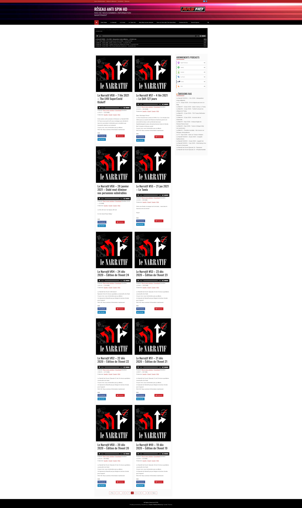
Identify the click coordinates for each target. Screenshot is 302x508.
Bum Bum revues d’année (146, 22)
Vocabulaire (120, 1)
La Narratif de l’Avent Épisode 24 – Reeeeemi (189, 147)
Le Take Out (132, 22)
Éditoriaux (127, 1)
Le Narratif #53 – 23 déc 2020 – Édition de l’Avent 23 (152, 273)
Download (118, 110)
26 (148, 493)
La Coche (122, 22)
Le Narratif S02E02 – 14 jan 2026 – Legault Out (190, 141)
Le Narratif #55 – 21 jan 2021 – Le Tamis (152, 188)
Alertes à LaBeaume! (111, 1)
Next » (154, 493)
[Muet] (200, 36)
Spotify (106, 115)
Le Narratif (113, 22)
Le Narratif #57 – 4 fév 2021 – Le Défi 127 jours (152, 97)
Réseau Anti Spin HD (110, 9)
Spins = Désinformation (99, 1)
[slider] (204, 35)
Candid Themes (167, 504)
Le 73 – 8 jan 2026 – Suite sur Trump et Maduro (189, 134)
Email (110, 115)
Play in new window (108, 110)
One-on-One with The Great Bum (166, 22)
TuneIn (115, 115)
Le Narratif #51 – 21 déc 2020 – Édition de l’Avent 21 (151, 359)
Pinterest (120, 136)
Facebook (102, 136)
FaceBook (206, 1)
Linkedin (102, 139)
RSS (119, 115)
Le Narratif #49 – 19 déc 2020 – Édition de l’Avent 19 (151, 446)
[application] (151, 36)
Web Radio (104, 22)
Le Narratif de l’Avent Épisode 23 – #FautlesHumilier (191, 149)
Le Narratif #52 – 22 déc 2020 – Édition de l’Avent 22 (113, 359)
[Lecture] (97, 36)
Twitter (204, 1)
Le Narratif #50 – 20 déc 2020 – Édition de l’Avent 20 (113, 446)
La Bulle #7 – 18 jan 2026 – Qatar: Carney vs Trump (191, 107)
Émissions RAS (185, 93)
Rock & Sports (195, 22)
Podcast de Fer (183, 22)
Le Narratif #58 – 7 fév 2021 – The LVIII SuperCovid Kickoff (113, 98)
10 (140, 493)
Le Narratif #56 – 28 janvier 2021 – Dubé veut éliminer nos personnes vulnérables (113, 189)
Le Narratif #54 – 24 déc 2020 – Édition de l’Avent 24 (113, 273)
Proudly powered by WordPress (139, 504)
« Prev (112, 493)
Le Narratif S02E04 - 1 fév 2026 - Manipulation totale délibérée (111, 29)
